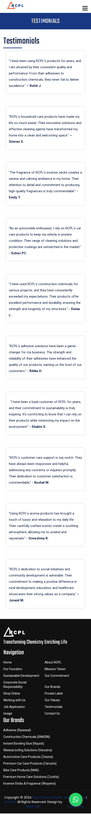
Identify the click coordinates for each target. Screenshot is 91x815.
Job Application (14, 707)
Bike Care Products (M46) (21, 770)
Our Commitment (57, 675)
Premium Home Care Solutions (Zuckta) (31, 777)
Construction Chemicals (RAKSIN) (26, 737)
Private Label (54, 693)
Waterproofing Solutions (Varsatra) (27, 750)
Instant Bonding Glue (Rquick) (23, 743)
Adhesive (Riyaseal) (17, 730)
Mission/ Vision (55, 669)
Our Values (52, 700)
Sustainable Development (21, 675)
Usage (7, 713)
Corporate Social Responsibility (15, 685)
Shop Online (11, 693)
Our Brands (52, 687)
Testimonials (54, 707)
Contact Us (52, 713)
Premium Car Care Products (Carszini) (30, 763)
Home (7, 662)
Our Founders (12, 669)
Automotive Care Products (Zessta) (28, 757)
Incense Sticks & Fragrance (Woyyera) (29, 783)
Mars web (33, 806)
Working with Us (14, 700)
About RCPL (53, 662)
